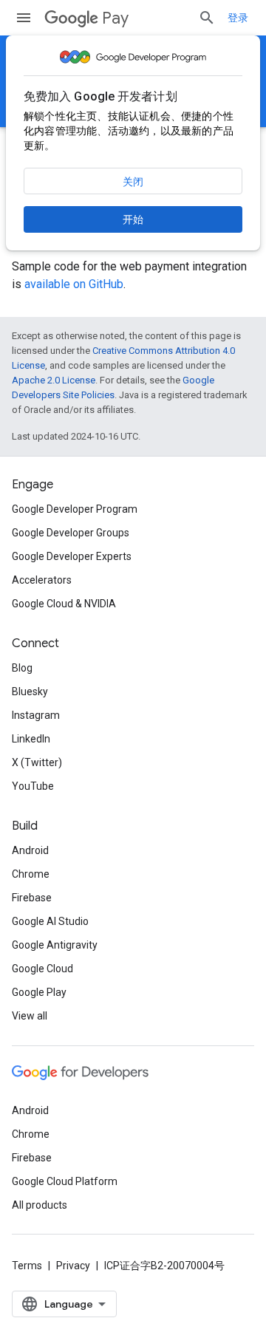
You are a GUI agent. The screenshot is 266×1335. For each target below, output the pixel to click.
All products (39, 1205)
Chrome (31, 874)
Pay (115, 18)
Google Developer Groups (70, 533)
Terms (27, 1265)
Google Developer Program (74, 509)
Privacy (73, 1265)
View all (29, 1016)
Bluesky (30, 691)
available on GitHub (73, 284)
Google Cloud (42, 968)
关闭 (133, 181)
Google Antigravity (55, 945)
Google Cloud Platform (64, 1181)
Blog (22, 668)
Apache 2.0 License (53, 380)
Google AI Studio (50, 921)
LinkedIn (31, 739)
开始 (133, 219)
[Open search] (207, 18)
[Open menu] (23, 17)
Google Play (39, 992)
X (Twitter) (37, 762)
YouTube (33, 786)
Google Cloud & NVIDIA (64, 604)
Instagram (36, 715)
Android (30, 850)
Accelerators (42, 580)
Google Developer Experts (72, 556)
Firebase (32, 898)
